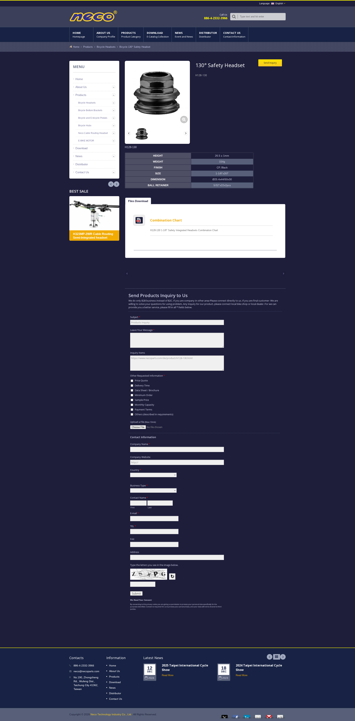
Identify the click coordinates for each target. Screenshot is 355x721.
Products (131, 34)
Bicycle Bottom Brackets (90, 110)
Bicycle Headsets (106, 46)
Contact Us (234, 34)
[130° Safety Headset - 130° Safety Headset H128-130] (184, 119)
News (184, 34)
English (279, 3)
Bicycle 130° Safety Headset (134, 46)
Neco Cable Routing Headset (93, 133)
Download (158, 34)
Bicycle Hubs (84, 125)
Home (79, 34)
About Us (106, 34)
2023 (225, 678)
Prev (116, 184)
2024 (151, 678)
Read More (167, 675)
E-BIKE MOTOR (86, 140)
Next (111, 184)
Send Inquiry (270, 62)
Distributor (208, 34)
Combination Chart (166, 220)
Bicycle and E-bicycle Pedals (92, 118)
